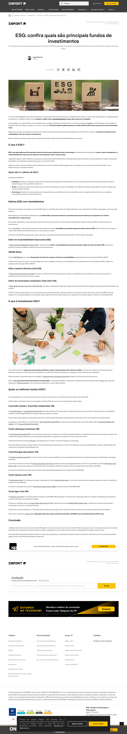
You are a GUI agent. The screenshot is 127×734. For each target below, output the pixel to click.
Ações (10, 650)
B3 (13, 719)
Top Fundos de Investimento (47, 655)
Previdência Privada (15, 669)
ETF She (32, 441)
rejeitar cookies (77, 724)
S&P (15, 257)
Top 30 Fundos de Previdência (47, 660)
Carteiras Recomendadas (46, 646)
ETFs (101, 381)
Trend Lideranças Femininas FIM (20, 434)
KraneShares (37, 486)
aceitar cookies (98, 724)
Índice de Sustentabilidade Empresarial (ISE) (24, 245)
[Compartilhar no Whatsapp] (68, 70)
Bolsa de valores (23, 383)
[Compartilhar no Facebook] (58, 70)
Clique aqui (103, 546)
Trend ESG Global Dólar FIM (32, 411)
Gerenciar (57, 726)
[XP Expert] (17, 3)
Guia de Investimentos (16, 646)
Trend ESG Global (15, 411)
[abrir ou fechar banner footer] (122, 723)
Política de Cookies (72, 655)
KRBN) (54, 486)
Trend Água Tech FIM (16, 497)
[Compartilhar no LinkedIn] (74, 70)
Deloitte (89, 123)
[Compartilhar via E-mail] (79, 70)
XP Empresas (70, 660)
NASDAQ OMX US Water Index (77, 503)
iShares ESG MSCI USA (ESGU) (50, 422)
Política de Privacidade (73, 650)
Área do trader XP (71, 664)
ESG (40, 15)
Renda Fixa (12, 664)
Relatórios (32, 15)
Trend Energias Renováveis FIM (20, 457)
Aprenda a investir (19, 15)
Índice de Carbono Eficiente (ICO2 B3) (22, 274)
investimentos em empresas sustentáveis (56, 376)
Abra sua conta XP (111, 3)
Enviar (106, 586)
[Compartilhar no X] (63, 70)
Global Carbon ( (46, 486)
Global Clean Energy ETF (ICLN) (43, 464)
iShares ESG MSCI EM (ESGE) (28, 424)
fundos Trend (29, 514)
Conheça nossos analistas (102, 641)
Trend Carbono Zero (16, 480)
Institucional (69, 646)
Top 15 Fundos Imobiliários (46, 641)
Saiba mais (23, 728)
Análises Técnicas (14, 655)
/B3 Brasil (20, 257)
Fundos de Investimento (17, 660)
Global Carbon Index (61, 480)
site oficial (16, 228)
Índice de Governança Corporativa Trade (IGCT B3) (26, 286)
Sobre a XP (69, 641)
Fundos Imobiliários (15, 641)
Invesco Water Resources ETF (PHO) (41, 503)
